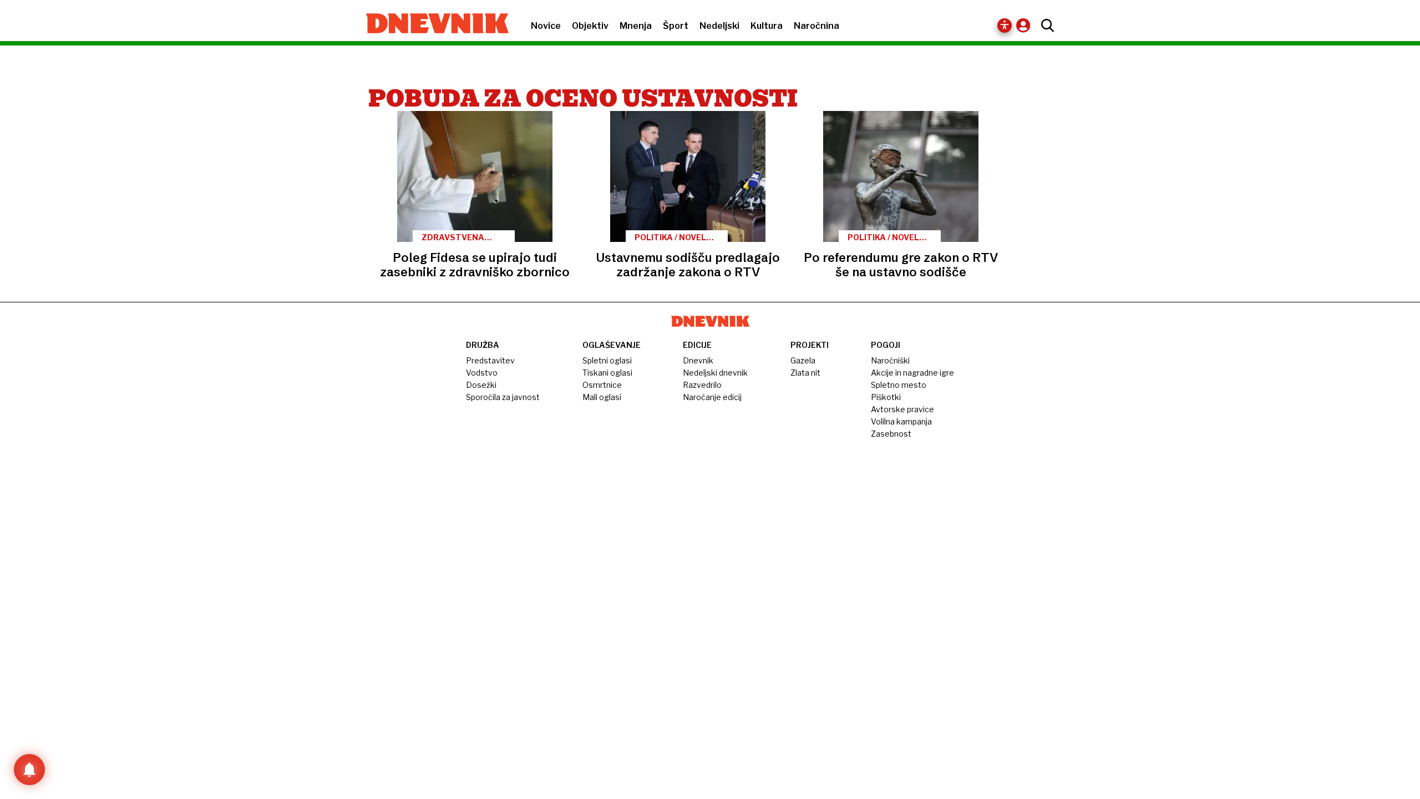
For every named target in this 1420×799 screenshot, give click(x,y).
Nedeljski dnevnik (715, 372)
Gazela (802, 360)
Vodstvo (482, 372)
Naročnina (816, 26)
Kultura (766, 26)
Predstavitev (490, 360)
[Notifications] (29, 769)
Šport (675, 26)
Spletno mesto (898, 385)
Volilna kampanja (901, 421)
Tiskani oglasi (607, 372)
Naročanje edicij (712, 397)
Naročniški (890, 360)
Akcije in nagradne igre (912, 372)
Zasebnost (891, 433)
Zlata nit (805, 372)
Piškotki (886, 397)
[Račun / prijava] (1026, 25)
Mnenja (636, 26)
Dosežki (481, 385)
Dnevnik (698, 360)
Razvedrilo (702, 385)
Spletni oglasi (607, 360)
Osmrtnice (602, 385)
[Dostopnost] (1004, 25)
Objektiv (590, 26)
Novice (546, 26)
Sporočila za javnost (503, 397)
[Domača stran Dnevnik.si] (432, 24)
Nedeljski (719, 26)
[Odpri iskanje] (1045, 25)
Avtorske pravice (902, 409)
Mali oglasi (601, 397)
